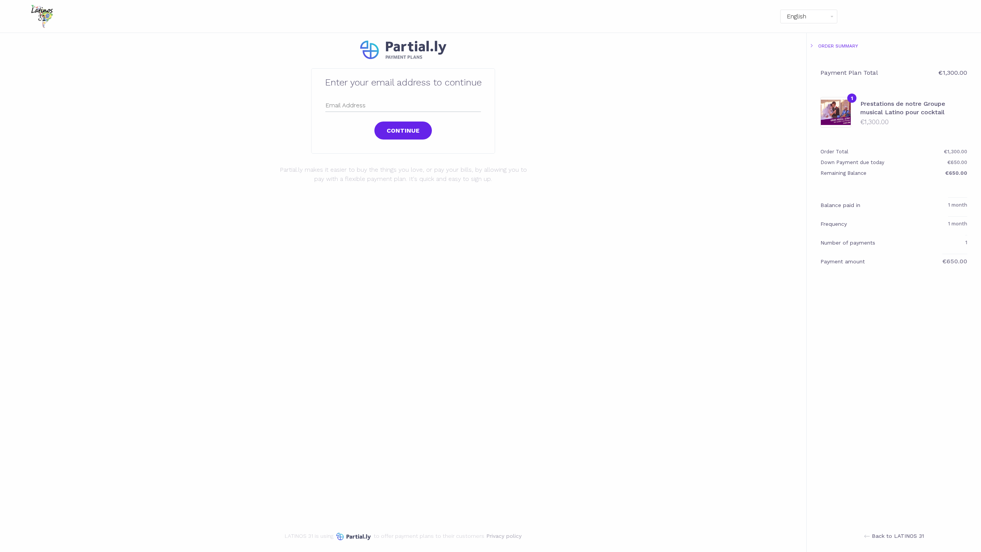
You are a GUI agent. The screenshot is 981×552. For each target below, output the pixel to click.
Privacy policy (504, 536)
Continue (403, 130)
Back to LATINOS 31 (897, 536)
